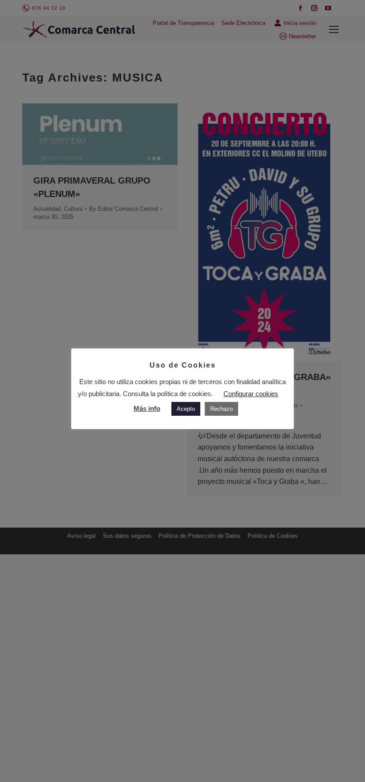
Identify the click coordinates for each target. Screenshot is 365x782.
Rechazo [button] (221, 408)
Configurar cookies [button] (250, 393)
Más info (147, 408)
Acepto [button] (186, 408)
